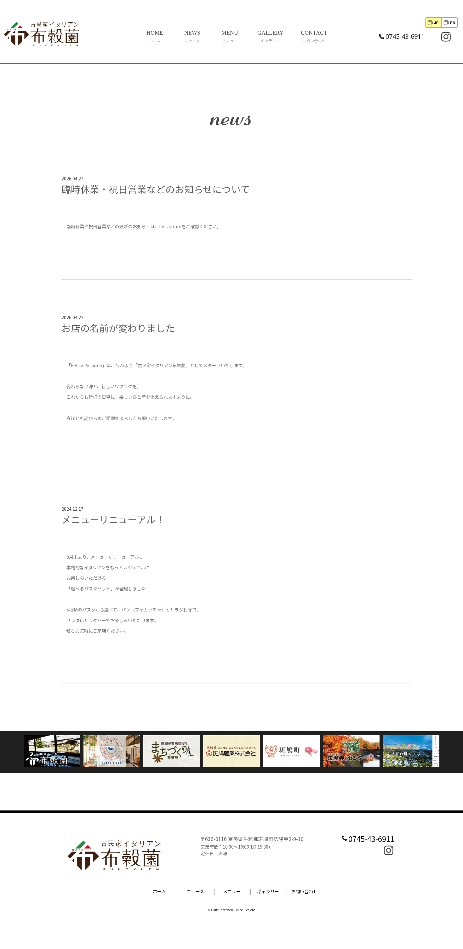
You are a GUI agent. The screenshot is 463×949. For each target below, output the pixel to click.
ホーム (159, 892)
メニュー (232, 892)
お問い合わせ (304, 892)
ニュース (195, 892)
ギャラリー (268, 892)
